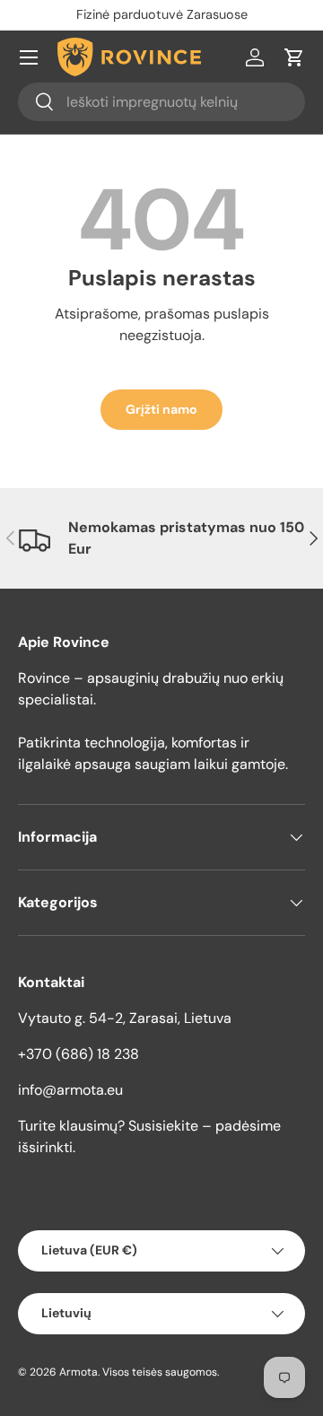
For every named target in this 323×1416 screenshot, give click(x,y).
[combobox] (161, 102)
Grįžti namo (161, 409)
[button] (294, 57)
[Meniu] (28, 57)
